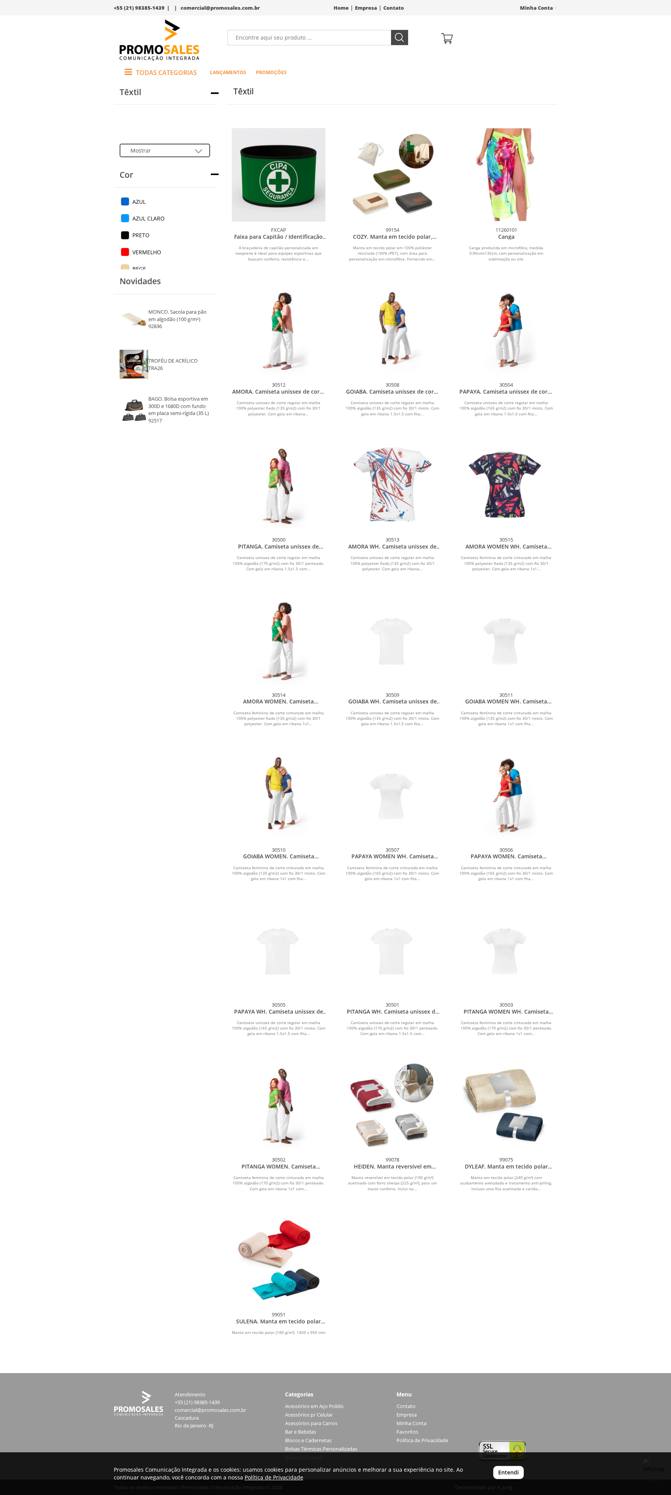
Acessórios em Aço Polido (314, 1406)
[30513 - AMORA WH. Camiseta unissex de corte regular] (392, 484)
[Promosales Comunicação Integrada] (159, 40)
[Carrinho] (496, 37)
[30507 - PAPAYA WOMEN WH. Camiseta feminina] (392, 795)
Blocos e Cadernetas (308, 1440)
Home (341, 8)
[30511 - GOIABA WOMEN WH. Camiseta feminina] (506, 639)
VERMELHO (146, 252)
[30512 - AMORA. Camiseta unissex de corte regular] (278, 330)
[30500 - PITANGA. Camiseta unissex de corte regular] (278, 484)
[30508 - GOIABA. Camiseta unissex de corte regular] (392, 330)
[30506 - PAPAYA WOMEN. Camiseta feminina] (506, 795)
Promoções (271, 72)
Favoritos (407, 1432)
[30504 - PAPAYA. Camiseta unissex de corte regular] (506, 330)
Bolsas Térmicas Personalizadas (321, 1449)
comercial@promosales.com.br (220, 8)
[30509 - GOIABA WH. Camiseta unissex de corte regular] (392, 639)
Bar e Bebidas (300, 1432)
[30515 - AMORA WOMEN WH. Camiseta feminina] (506, 484)
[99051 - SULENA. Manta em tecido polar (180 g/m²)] (278, 1259)
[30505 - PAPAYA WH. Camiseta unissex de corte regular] (278, 950)
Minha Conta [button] (537, 8)
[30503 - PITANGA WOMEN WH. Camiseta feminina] (506, 950)
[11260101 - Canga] (506, 175)
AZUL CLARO (148, 218)
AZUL (139, 201)
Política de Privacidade (422, 1440)
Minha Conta (411, 1423)
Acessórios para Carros (311, 1423)
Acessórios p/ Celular (309, 1415)
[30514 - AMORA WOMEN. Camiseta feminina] (278, 639)
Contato (393, 8)
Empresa (366, 8)
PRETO (140, 235)
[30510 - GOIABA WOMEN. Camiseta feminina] (278, 795)
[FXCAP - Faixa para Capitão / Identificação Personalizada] (278, 175)
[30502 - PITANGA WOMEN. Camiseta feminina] (278, 1104)
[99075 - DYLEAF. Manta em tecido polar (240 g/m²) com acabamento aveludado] (506, 1104)
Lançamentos (228, 72)
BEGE (139, 269)
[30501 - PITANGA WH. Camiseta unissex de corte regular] (392, 950)
